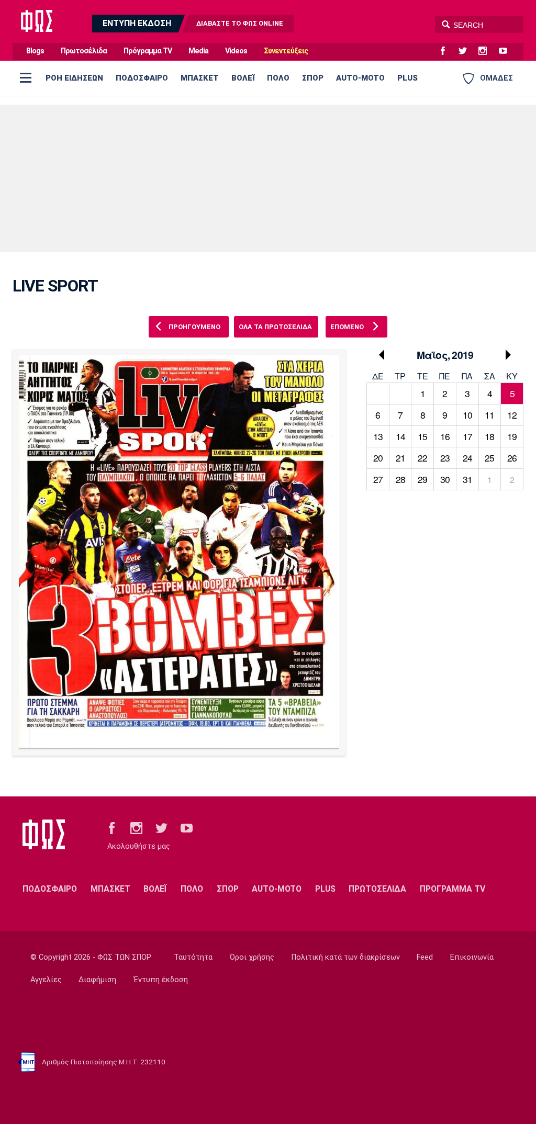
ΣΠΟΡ (312, 78)
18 (489, 436)
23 (445, 457)
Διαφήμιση (97, 979)
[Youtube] (507, 51)
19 (512, 436)
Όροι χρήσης (252, 957)
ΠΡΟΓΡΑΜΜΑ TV (452, 889)
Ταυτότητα (193, 957)
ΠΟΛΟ (278, 78)
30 (445, 479)
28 (400, 479)
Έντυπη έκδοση (160, 979)
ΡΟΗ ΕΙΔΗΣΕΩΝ (74, 78)
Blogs (35, 51)
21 (400, 457)
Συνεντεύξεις (286, 51)
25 (489, 457)
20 (378, 457)
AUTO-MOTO (360, 78)
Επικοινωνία (472, 957)
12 (512, 414)
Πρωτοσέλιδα (84, 51)
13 (378, 436)
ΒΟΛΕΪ (242, 78)
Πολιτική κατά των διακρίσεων (346, 957)
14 (400, 436)
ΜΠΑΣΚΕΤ (200, 78)
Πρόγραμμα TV (148, 51)
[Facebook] (447, 51)
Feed (425, 957)
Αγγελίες (46, 979)
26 (512, 457)
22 (422, 457)
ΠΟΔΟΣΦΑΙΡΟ (142, 78)
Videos (236, 51)
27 (378, 479)
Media (198, 51)
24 (467, 457)
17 (467, 436)
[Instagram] (486, 51)
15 (422, 436)
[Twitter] (467, 51)
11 (489, 414)
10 (467, 414)
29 (422, 479)
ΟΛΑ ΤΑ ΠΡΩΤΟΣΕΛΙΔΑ (275, 327)
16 (445, 436)
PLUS (407, 78)
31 (467, 479)
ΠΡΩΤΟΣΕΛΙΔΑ (377, 889)
